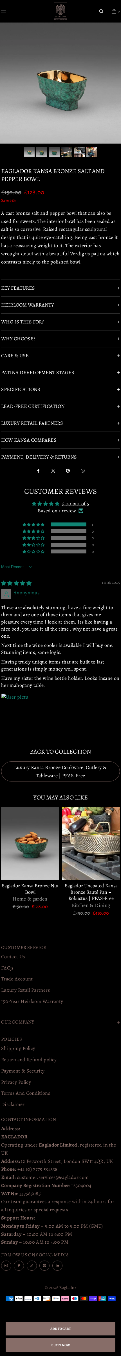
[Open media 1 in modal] (60, 83)
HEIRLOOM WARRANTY (27, 304)
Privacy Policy (16, 1082)
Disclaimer (13, 1104)
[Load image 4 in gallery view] (66, 152)
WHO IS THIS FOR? (22, 321)
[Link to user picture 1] (14, 706)
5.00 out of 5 (75, 503)
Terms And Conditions (25, 1093)
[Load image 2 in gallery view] (41, 152)
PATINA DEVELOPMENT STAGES (37, 372)
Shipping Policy (18, 1048)
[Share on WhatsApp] (82, 470)
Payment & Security (22, 1070)
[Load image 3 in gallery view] (54, 152)
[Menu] (8, 11)
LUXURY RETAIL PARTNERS (32, 423)
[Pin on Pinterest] (68, 470)
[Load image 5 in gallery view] (79, 152)
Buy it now (60, 1345)
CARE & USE (15, 355)
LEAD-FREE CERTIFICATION (33, 406)
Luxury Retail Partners (25, 990)
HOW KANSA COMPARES (29, 440)
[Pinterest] (44, 1265)
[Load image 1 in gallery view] (29, 152)
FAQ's (7, 967)
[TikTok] (32, 1265)
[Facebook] (19, 1265)
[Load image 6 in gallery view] (91, 152)
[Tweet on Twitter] (53, 470)
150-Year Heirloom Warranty (32, 1001)
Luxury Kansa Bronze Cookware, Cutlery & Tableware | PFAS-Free (60, 771)
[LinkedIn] (57, 1265)
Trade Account (17, 978)
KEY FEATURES (18, 288)
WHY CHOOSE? (18, 338)
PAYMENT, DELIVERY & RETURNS (39, 457)
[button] (101, 11)
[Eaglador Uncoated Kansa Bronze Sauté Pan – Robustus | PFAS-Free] (91, 843)
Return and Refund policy (29, 1059)
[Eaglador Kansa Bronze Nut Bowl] (30, 843)
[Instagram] (6, 1265)
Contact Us (13, 956)
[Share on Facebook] (38, 470)
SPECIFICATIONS (20, 389)
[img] (16, 583)
